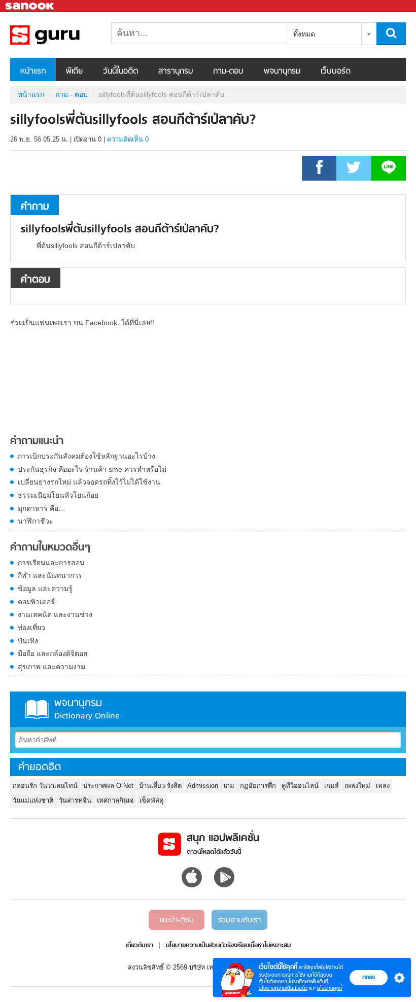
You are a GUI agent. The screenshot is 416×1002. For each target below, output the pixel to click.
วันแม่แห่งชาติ (33, 800)
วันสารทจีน (75, 800)
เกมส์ (331, 785)
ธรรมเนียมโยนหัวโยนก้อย (58, 495)
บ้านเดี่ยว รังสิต (160, 785)
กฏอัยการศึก (258, 785)
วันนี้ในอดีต (120, 71)
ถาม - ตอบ (71, 94)
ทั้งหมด (304, 34)
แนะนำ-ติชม (177, 920)
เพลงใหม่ (357, 785)
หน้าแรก (33, 71)
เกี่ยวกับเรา (139, 946)
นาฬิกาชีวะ (35, 521)
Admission (202, 785)
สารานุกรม (175, 71)
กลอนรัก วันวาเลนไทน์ (45, 785)
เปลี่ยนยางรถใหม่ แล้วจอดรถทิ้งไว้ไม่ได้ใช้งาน (89, 482)
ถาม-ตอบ (228, 71)
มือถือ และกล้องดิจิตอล (53, 653)
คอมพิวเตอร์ (36, 602)
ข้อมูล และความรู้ (45, 588)
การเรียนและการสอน (51, 563)
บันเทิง (28, 641)
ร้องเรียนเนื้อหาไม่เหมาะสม (259, 946)
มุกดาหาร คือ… (41, 508)
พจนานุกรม (282, 71)
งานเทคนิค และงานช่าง (55, 614)
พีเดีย (74, 71)
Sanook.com (30, 6)
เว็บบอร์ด (336, 71)
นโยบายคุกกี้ (329, 988)
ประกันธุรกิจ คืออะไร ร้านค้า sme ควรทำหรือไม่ (92, 469)
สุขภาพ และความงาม (51, 667)
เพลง (383, 785)
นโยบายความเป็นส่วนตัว (283, 988)
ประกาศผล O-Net (108, 785)
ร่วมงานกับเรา (239, 920)
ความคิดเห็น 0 (128, 139)
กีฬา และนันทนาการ (50, 575)
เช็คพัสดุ (151, 800)
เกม (229, 785)
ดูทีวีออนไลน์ (300, 785)
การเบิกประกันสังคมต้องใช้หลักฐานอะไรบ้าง (86, 456)
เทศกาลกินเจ (115, 800)
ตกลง (368, 977)
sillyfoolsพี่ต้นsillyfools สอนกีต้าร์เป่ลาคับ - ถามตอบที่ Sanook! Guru (63, 35)
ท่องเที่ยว (31, 628)
